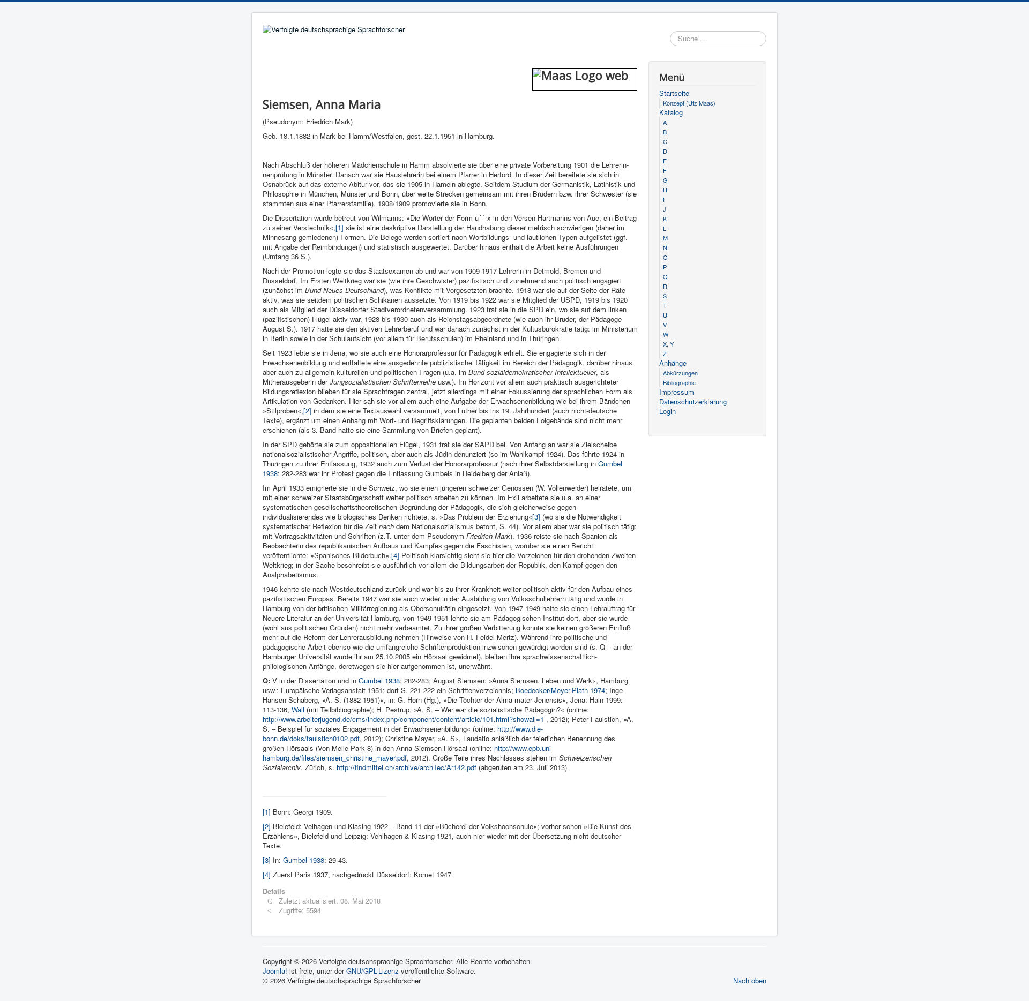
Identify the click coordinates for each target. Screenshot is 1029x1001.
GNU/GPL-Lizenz (372, 971)
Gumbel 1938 (379, 680)
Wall (299, 709)
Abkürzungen (680, 372)
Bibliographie (679, 382)
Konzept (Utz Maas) (689, 103)
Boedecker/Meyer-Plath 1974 (560, 690)
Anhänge (673, 363)
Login (667, 411)
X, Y (668, 344)
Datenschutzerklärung (693, 402)
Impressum (676, 392)
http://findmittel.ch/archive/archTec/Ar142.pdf (406, 767)
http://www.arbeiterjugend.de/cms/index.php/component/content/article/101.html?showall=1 (403, 719)
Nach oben (749, 980)
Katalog (671, 112)
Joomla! (275, 971)
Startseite (674, 93)
